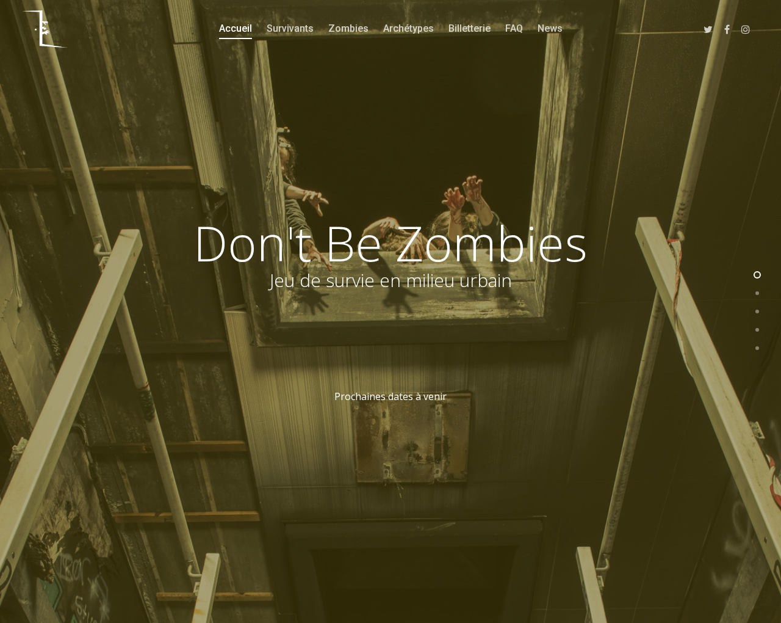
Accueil (235, 28)
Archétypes (408, 28)
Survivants (290, 28)
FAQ (514, 28)
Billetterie (469, 28)
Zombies (348, 28)
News (550, 28)
